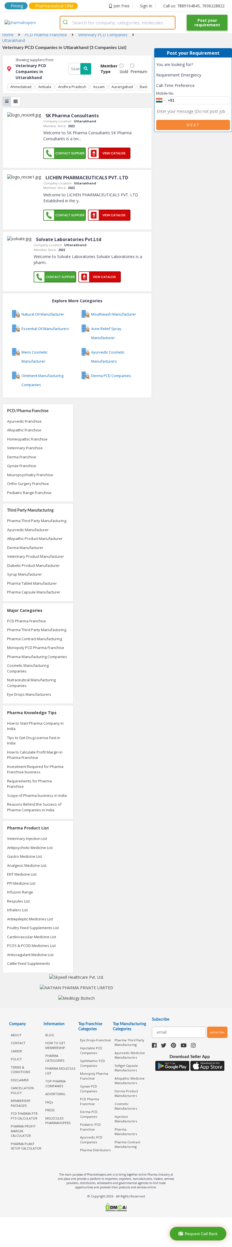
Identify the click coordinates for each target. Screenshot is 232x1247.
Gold (124, 71)
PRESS (49, 1110)
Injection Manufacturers (126, 1118)
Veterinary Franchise (25, 447)
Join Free (121, 5)
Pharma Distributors (95, 1150)
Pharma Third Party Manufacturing (36, 520)
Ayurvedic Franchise (24, 421)
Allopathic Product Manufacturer (35, 538)
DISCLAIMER (20, 1080)
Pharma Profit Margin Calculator (23, 1131)
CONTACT (18, 1043)
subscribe (217, 1032)
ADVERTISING (55, 1094)
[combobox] (117, 22)
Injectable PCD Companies (91, 1050)
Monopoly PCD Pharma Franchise (35, 647)
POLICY (16, 1059)
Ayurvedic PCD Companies (91, 1139)
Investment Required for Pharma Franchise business (35, 769)
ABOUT (16, 1035)
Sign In (146, 5)
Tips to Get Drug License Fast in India (33, 740)
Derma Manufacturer (25, 547)
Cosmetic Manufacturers (126, 1106)
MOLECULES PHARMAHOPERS (57, 1120)
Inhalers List (17, 909)
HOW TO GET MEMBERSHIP (55, 1045)
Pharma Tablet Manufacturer (32, 583)
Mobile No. (165, 93)
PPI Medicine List (21, 883)
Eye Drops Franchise (95, 1040)
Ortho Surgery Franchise (28, 483)
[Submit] (66, 22)
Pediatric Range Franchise (29, 492)
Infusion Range (20, 892)
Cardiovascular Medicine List (31, 936)
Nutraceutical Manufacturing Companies (31, 682)
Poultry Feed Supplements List (33, 927)
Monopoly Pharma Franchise (94, 1075)
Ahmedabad (20, 86)
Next (193, 124)
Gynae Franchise (21, 465)
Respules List (18, 901)
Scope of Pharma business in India (37, 795)
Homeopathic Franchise (27, 439)
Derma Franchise (21, 456)
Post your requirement (207, 22)
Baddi (145, 86)
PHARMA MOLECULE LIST (60, 1070)
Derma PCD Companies (89, 1114)
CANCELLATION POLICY (22, 1090)
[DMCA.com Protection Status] (116, 1207)
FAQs (49, 1102)
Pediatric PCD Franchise (90, 1126)
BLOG (49, 1035)
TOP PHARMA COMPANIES (55, 1083)
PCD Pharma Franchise (26, 620)
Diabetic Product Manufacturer (33, 565)
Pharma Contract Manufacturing (34, 638)
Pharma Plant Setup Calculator (26, 1146)
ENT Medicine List (21, 874)
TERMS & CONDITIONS (20, 1069)
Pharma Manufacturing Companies (37, 656)
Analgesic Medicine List (26, 865)
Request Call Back (201, 1233)
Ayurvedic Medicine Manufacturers (130, 1055)
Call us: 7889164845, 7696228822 (194, 5)
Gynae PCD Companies (88, 1088)
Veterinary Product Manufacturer (35, 556)
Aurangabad (122, 86)
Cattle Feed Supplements (28, 963)
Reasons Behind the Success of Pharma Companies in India (34, 807)
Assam (99, 86)
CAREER (16, 1051)
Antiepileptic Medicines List (30, 919)
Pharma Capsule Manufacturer (33, 592)
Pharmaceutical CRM (54, 5)
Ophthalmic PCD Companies (92, 1063)
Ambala (44, 86)
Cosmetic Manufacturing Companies (28, 668)
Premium (138, 71)
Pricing (17, 5)
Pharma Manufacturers (126, 1131)
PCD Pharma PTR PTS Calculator (24, 1115)
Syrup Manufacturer (24, 574)
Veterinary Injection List (27, 838)
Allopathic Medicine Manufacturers (130, 1080)
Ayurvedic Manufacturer (28, 529)
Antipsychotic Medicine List (30, 847)
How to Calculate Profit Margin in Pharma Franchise (35, 755)
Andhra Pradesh (72, 86)
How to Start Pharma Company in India (35, 726)
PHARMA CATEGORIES (54, 1058)
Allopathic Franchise (24, 430)
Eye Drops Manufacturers (29, 694)
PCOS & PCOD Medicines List (31, 945)
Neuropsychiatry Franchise (30, 474)
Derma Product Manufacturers (126, 1093)
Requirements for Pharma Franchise (29, 783)
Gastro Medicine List (24, 856)
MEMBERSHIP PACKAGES (21, 1103)
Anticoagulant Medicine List (30, 954)
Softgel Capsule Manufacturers (126, 1067)
